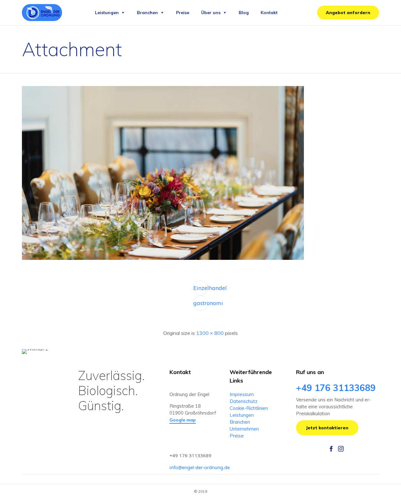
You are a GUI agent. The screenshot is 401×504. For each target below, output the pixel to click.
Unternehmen (244, 429)
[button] (348, 12)
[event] (163, 258)
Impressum (242, 394)
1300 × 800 (210, 333)
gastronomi (200, 303)
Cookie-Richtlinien (249, 408)
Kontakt (269, 12)
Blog (244, 12)
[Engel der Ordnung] (42, 12)
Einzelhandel (200, 288)
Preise (182, 12)
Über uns (211, 12)
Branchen (147, 12)
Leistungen (107, 12)
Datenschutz (244, 401)
